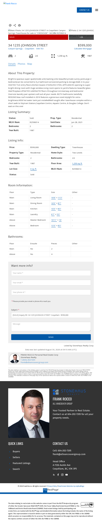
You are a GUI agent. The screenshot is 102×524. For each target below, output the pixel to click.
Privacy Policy (52, 486)
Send (50, 337)
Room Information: (20, 185)
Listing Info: (16, 140)
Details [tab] (12, 63)
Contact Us (84, 10)
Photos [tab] (21, 63)
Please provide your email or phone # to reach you (32, 301)
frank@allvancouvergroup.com (34, 362)
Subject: (14, 310)
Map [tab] (29, 63)
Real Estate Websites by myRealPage (71, 486)
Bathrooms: (15, 236)
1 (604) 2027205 (28, 360)
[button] (84, 10)
